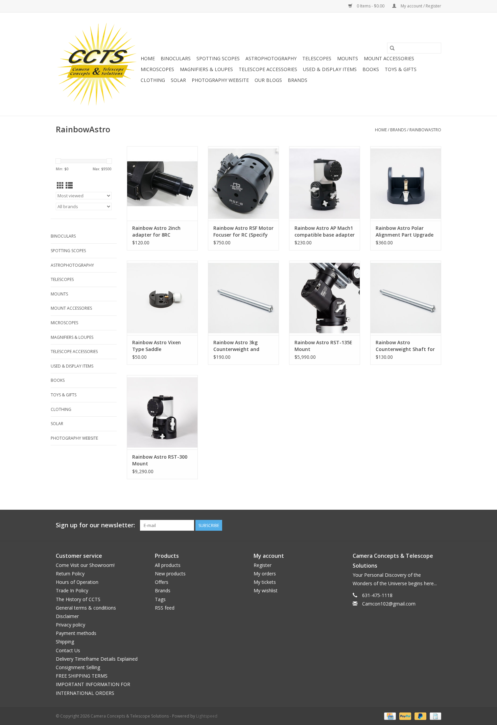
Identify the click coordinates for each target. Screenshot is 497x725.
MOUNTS (347, 58)
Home (148, 58)
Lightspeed (206, 716)
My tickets (265, 582)
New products (170, 573)
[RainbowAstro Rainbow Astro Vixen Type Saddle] (162, 298)
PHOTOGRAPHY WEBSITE (220, 80)
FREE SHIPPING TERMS (82, 676)
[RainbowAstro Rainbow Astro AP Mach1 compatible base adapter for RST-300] (324, 183)
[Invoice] (434, 716)
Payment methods (76, 633)
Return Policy (70, 573)
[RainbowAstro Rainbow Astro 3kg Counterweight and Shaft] (243, 298)
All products (168, 565)
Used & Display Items (330, 69)
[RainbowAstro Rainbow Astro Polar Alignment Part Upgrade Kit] (405, 183)
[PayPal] (404, 716)
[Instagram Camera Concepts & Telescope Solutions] (435, 525)
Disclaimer (67, 616)
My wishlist (266, 590)
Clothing (153, 80)
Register (262, 565)
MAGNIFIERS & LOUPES (206, 69)
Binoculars (176, 58)
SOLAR (178, 80)
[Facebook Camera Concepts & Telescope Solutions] (411, 525)
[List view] (69, 185)
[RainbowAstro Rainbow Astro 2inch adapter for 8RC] (162, 183)
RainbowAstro (425, 130)
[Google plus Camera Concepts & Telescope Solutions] (423, 525)
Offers (161, 582)
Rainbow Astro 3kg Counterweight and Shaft (236, 346)
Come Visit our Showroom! (85, 565)
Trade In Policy (72, 590)
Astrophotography (271, 58)
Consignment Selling (78, 667)
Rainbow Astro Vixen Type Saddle (156, 345)
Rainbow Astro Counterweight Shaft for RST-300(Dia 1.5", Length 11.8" (405, 346)
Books (370, 69)
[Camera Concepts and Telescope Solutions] (97, 64)
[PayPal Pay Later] (419, 716)
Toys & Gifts (401, 69)
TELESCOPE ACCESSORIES (268, 69)
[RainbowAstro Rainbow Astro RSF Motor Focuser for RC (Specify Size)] (243, 183)
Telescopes (316, 58)
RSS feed (164, 608)
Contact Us (68, 650)
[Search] (392, 48)
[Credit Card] (389, 716)
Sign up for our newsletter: (95, 525)
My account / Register (420, 6)
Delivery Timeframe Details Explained (97, 659)
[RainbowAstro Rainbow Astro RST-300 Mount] (162, 412)
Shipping (65, 641)
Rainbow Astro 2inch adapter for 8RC (156, 231)
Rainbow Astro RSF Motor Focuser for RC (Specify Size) (243, 231)
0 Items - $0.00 (370, 6)
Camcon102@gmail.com (389, 603)
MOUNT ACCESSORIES (389, 58)
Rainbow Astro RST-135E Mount (323, 345)
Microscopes (157, 69)
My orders (265, 573)
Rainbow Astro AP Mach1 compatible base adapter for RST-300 (324, 231)
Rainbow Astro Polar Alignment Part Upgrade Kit (404, 231)
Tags (160, 599)
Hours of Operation (77, 582)
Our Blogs (268, 80)
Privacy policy (70, 624)
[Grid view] (60, 185)
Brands (297, 80)
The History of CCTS (78, 599)
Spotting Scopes (218, 58)
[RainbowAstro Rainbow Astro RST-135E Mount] (324, 298)
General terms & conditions (86, 608)
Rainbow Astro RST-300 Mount (159, 460)
